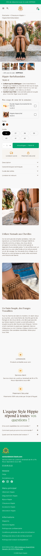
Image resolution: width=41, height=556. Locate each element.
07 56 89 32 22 (7, 465)
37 (16, 133)
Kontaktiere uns (8, 478)
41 (15, 138)
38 (25, 133)
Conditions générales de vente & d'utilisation (18, 532)
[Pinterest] (12, 481)
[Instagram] (7, 481)
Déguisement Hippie (9, 496)
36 (6, 133)
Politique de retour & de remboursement (17, 536)
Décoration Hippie (8, 511)
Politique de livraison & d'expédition (15, 540)
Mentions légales (8, 525)
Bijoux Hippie (7, 499)
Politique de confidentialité (12, 528)
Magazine (5, 471)
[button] (5, 66)
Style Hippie (23, 553)
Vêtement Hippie (8, 492)
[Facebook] (3, 481)
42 (25, 138)
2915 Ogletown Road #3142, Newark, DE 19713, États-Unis (18, 548)
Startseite (5, 15)
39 (34, 133)
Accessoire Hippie (8, 507)
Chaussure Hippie (17, 15)
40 (6, 138)
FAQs (4, 474)
